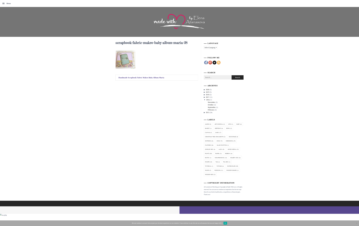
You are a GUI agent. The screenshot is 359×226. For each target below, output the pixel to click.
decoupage (233, 136)
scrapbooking (221, 157)
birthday (219, 128)
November (211, 102)
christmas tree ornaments (215, 136)
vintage (220, 166)
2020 (207, 89)
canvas (208, 132)
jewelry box (210, 149)
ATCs (230, 124)
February (211, 110)
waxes (208, 170)
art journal (220, 124)
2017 (207, 97)
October (211, 105)
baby (239, 124)
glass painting (223, 145)
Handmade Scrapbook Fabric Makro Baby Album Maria (141, 78)
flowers (209, 145)
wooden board (232, 170)
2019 (207, 92)
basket (208, 128)
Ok (225, 223)
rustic (208, 157)
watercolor (232, 166)
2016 (208, 100)
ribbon (228, 153)
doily (220, 141)
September (212, 107)
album (208, 124)
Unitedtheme (171, 208)
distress (209, 141)
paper (218, 153)
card (218, 132)
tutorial (209, 166)
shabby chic (235, 157)
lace (221, 149)
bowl (229, 128)
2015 (207, 112)
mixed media (233, 149)
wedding (218, 170)
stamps (208, 162)
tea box (226, 162)
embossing (231, 141)
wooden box (210, 174)
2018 (207, 95)
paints (208, 153)
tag (218, 162)
